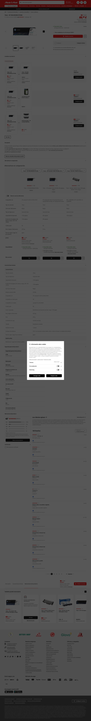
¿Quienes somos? (40, 359)
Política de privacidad (33, 359)
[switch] (57, 366)
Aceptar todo (54, 375)
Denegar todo (37, 375)
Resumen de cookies (47, 359)
